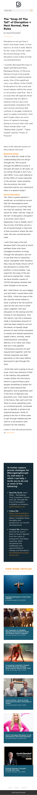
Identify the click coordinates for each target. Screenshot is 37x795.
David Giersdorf (12, 600)
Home (10, 788)
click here (10, 433)
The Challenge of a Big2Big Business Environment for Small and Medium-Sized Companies (17, 632)
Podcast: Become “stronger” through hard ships (16, 769)
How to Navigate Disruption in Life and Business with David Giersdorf (18, 735)
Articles (16, 788)
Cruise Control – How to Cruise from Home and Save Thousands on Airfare (18, 702)
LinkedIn (24, 788)
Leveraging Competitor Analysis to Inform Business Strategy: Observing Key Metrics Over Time (18, 667)
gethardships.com (17, 507)
